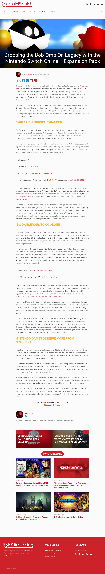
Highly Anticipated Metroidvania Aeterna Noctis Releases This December (32, 518)
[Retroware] (16, 4)
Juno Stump (28, 74)
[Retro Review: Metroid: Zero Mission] (71, 510)
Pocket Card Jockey (28, 196)
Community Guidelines (53, 550)
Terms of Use (50, 553)
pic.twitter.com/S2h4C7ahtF (40, 270)
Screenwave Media (11, 569)
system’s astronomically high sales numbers (55, 327)
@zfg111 (25, 173)
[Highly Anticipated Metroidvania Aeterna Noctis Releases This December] (33, 510)
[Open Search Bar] (102, 11)
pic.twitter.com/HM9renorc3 (40, 173)
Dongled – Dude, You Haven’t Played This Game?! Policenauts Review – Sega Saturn (32, 484)
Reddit (32, 12)
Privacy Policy (50, 556)
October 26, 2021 (76, 180)
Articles (5, 12)
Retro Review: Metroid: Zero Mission (68, 517)
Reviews (15, 12)
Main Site (51, 12)
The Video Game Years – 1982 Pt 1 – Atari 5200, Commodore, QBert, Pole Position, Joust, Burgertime (70, 485)
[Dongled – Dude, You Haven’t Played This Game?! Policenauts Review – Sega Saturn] (33, 476)
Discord (41, 12)
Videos (23, 12)
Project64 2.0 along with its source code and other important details (39, 296)
